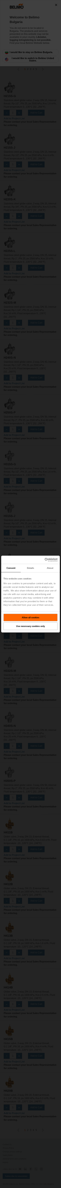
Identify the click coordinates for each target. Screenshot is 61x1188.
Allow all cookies (30, 617)
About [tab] (50, 568)
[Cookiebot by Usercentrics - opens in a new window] (45, 560)
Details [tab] (30, 568)
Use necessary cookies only (30, 626)
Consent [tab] (11, 568)
